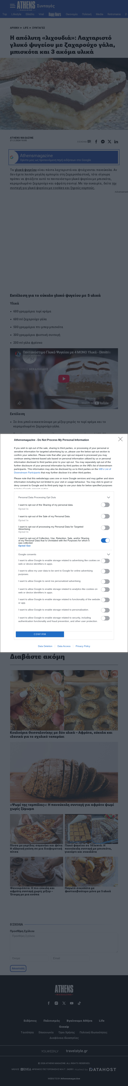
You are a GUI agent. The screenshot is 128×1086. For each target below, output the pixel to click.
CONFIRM (40, 634)
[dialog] (64, 543)
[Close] (121, 440)
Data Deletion (45, 646)
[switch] (105, 505)
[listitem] (64, 497)
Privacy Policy (83, 646)
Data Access (64, 646)
